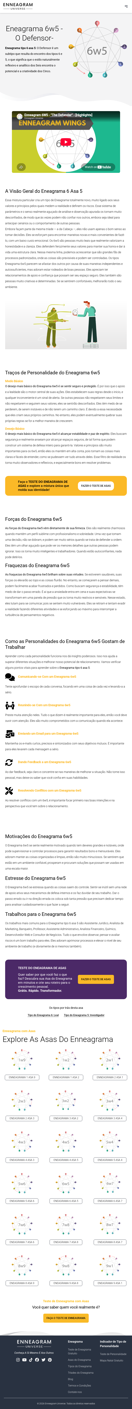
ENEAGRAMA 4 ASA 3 (22, 1160)
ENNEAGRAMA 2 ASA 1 (110, 1077)
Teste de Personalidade (113, 1354)
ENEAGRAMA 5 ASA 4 (110, 1160)
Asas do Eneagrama (79, 1359)
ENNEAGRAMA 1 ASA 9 (22, 1077)
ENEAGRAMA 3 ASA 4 (110, 1118)
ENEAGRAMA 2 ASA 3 (22, 1118)
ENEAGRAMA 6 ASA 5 (66, 1201)
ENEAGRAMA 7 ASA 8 (66, 1242)
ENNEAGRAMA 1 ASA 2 (66, 1077)
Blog (70, 1379)
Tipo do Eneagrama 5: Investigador (84, 1015)
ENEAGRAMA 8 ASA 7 (110, 1242)
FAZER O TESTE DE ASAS (96, 485)
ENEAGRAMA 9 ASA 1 (110, 1283)
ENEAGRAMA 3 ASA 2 (66, 1118)
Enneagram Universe (55, 1403)
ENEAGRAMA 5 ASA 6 (22, 1201)
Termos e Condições (79, 1385)
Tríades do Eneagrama (81, 1372)
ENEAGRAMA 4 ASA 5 (66, 1160)
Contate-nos (75, 1392)
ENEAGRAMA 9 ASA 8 (66, 1283)
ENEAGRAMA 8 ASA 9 (22, 1283)
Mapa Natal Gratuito (111, 1360)
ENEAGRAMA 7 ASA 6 (22, 1242)
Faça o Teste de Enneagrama (66, 1318)
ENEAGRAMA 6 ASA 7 (110, 1201)
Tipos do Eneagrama (80, 1366)
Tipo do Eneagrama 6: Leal (43, 1015)
